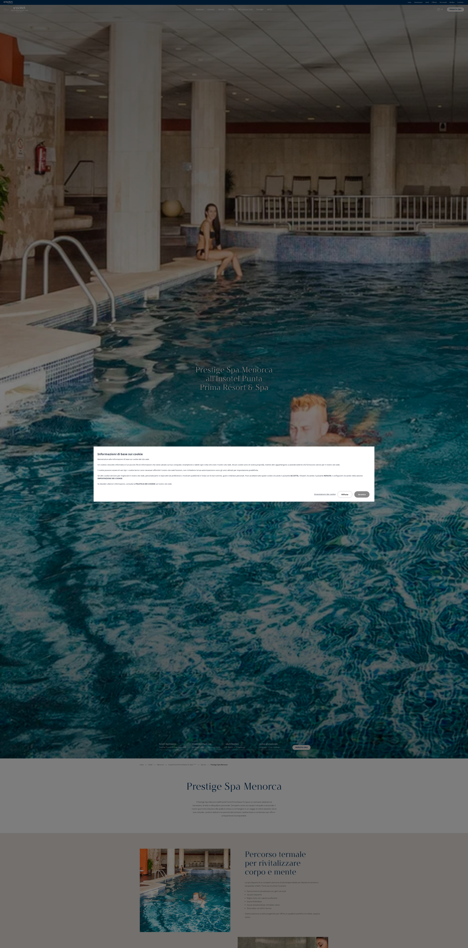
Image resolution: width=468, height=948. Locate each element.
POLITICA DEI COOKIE (145, 484)
